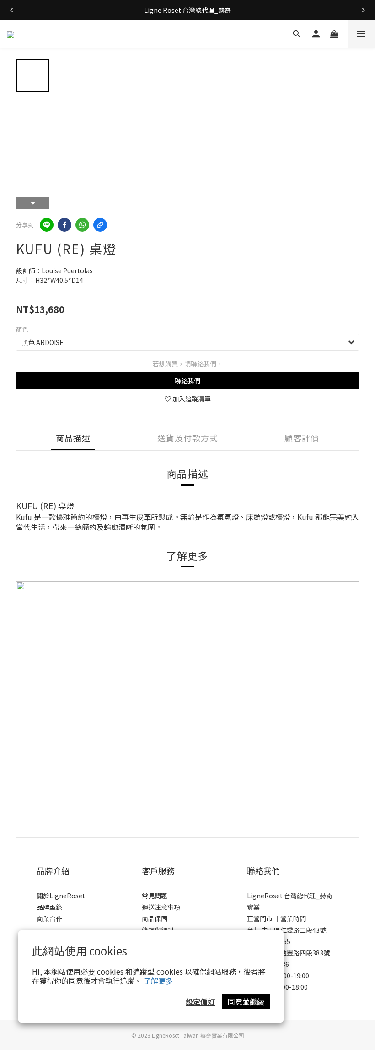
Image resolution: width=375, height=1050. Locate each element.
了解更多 (158, 980)
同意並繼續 (246, 1001)
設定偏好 (200, 1001)
